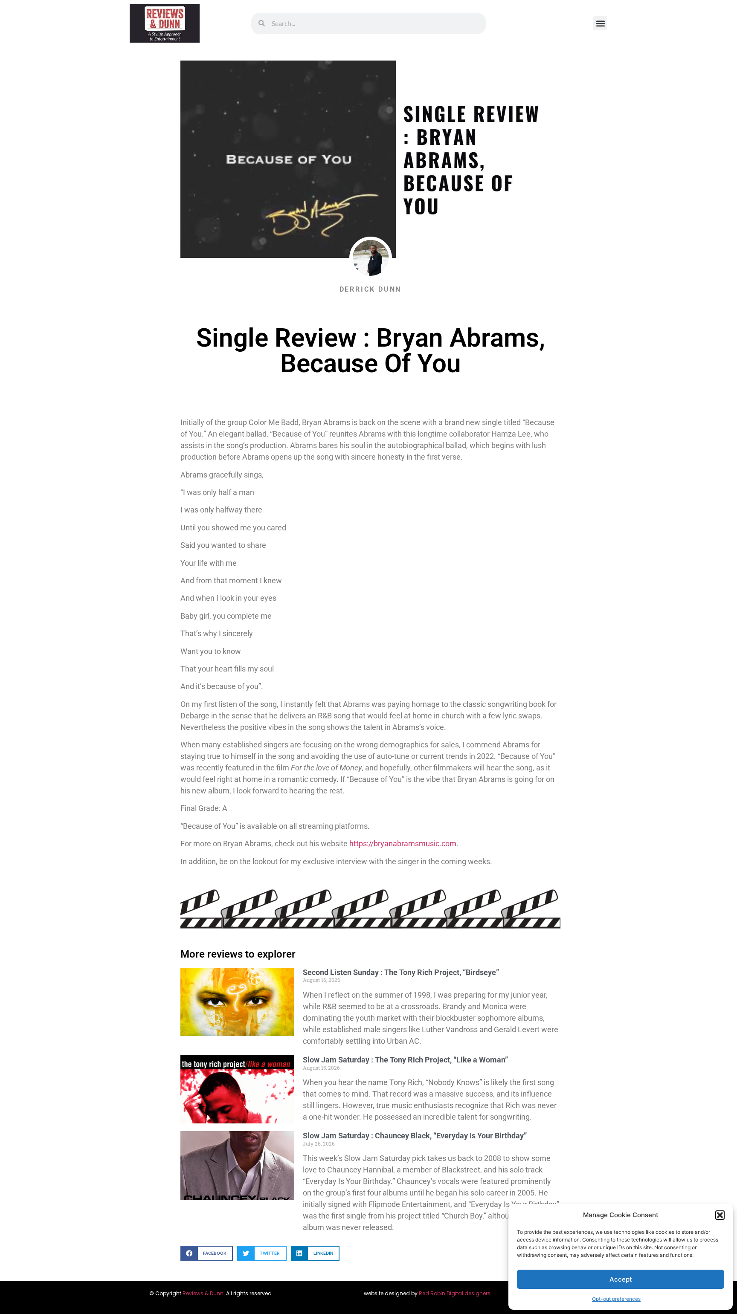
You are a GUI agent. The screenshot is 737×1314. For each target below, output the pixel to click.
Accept (620, 1279)
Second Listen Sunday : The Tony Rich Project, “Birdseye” (401, 972)
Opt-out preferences (616, 1299)
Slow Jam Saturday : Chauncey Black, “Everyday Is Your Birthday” (415, 1135)
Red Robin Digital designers (455, 1293)
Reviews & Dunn (203, 1293)
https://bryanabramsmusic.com (402, 843)
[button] (720, 1215)
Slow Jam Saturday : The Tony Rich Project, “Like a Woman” (405, 1059)
